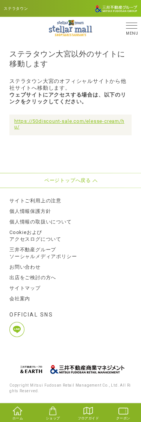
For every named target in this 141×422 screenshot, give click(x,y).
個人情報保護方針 (30, 211)
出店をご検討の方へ (32, 277)
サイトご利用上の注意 (35, 200)
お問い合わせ (25, 267)
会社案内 (19, 298)
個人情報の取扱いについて (40, 222)
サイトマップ (25, 288)
